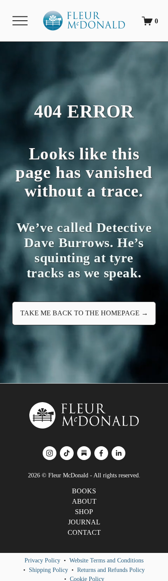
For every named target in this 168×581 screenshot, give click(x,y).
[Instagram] (49, 453)
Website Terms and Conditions (106, 560)
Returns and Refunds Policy (111, 569)
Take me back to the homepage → (84, 313)
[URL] (84, 453)
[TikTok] (67, 453)
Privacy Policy (42, 560)
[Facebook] (101, 453)
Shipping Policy (48, 569)
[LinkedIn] (118, 453)
